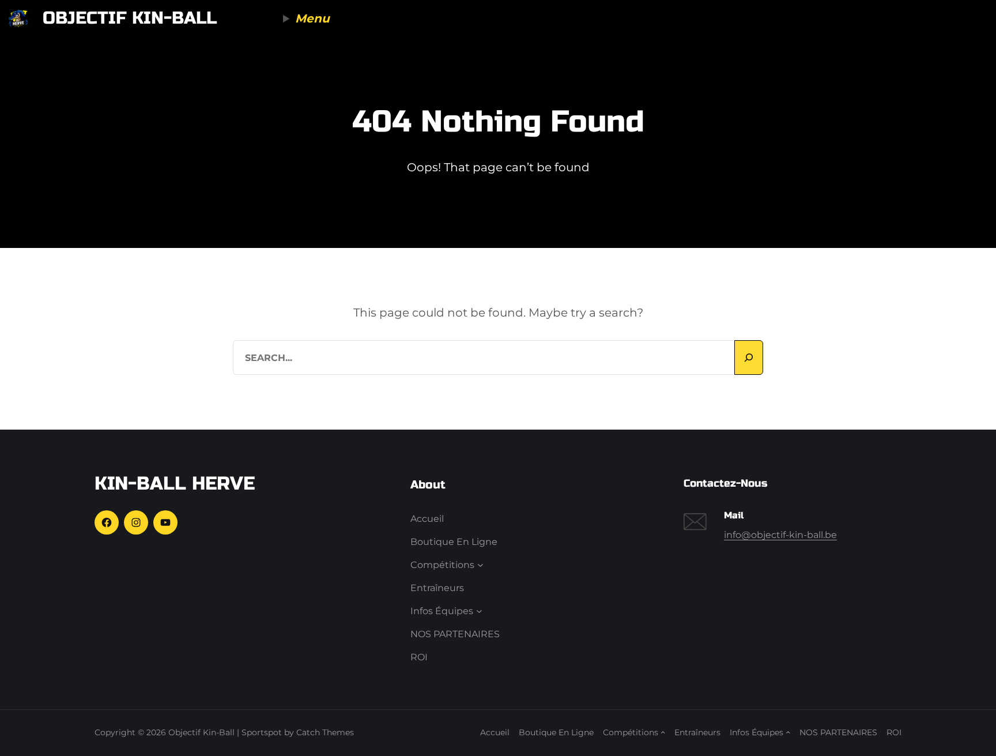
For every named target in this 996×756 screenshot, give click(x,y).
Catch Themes (325, 732)
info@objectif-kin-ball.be (780, 534)
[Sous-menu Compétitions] (480, 565)
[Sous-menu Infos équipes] (479, 611)
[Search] (748, 357)
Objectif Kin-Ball (130, 17)
